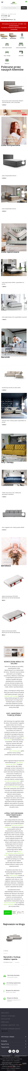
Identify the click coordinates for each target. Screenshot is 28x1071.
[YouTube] (13, 1051)
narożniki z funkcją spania (13, 786)
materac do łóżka (13, 875)
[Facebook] (9, 1051)
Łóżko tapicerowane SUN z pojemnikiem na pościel (14, 317)
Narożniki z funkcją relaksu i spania (12, 958)
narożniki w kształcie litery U (12, 781)
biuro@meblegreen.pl (7, 19)
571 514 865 (4, 15)
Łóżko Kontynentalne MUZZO (9, 175)
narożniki (6, 696)
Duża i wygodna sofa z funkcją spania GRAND (13, 527)
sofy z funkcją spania (15, 751)
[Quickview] (23, 87)
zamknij (24, 1063)
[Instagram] (17, 1051)
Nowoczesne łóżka (14, 36)
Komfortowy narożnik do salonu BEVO (11, 387)
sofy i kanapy (13, 696)
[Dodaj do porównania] (23, 84)
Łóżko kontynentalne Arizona (9, 208)
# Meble (6, 951)
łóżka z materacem (9, 904)
